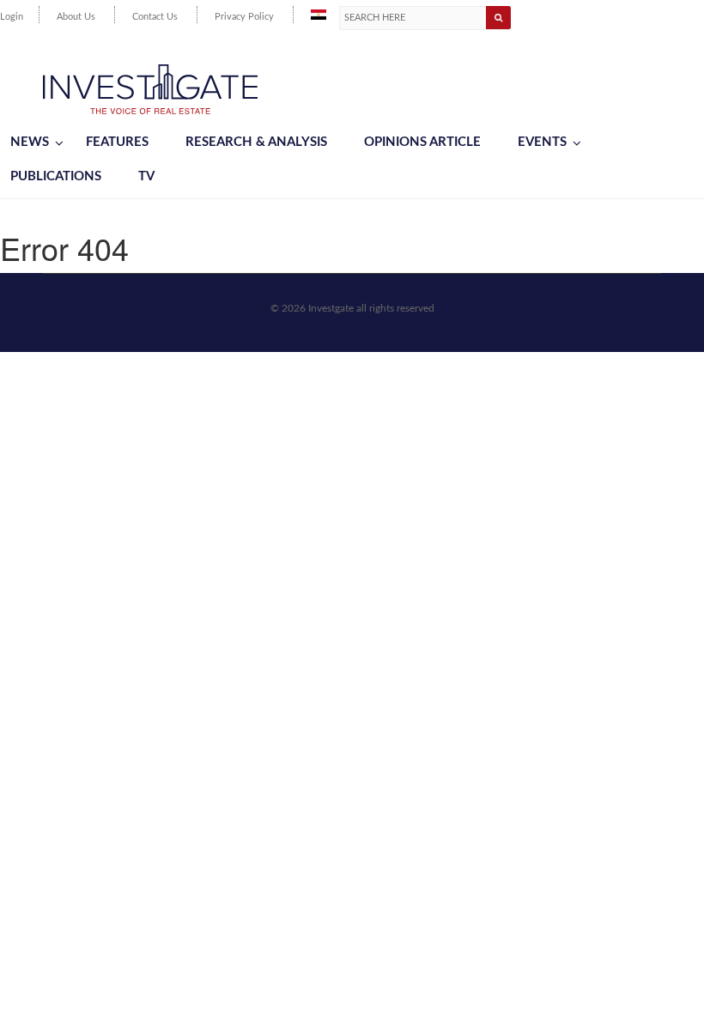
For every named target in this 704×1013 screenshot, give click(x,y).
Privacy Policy (244, 16)
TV (146, 176)
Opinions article (422, 142)
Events (542, 142)
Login (11, 16)
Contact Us (155, 16)
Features (117, 142)
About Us (76, 16)
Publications (55, 176)
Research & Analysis (256, 142)
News (29, 142)
